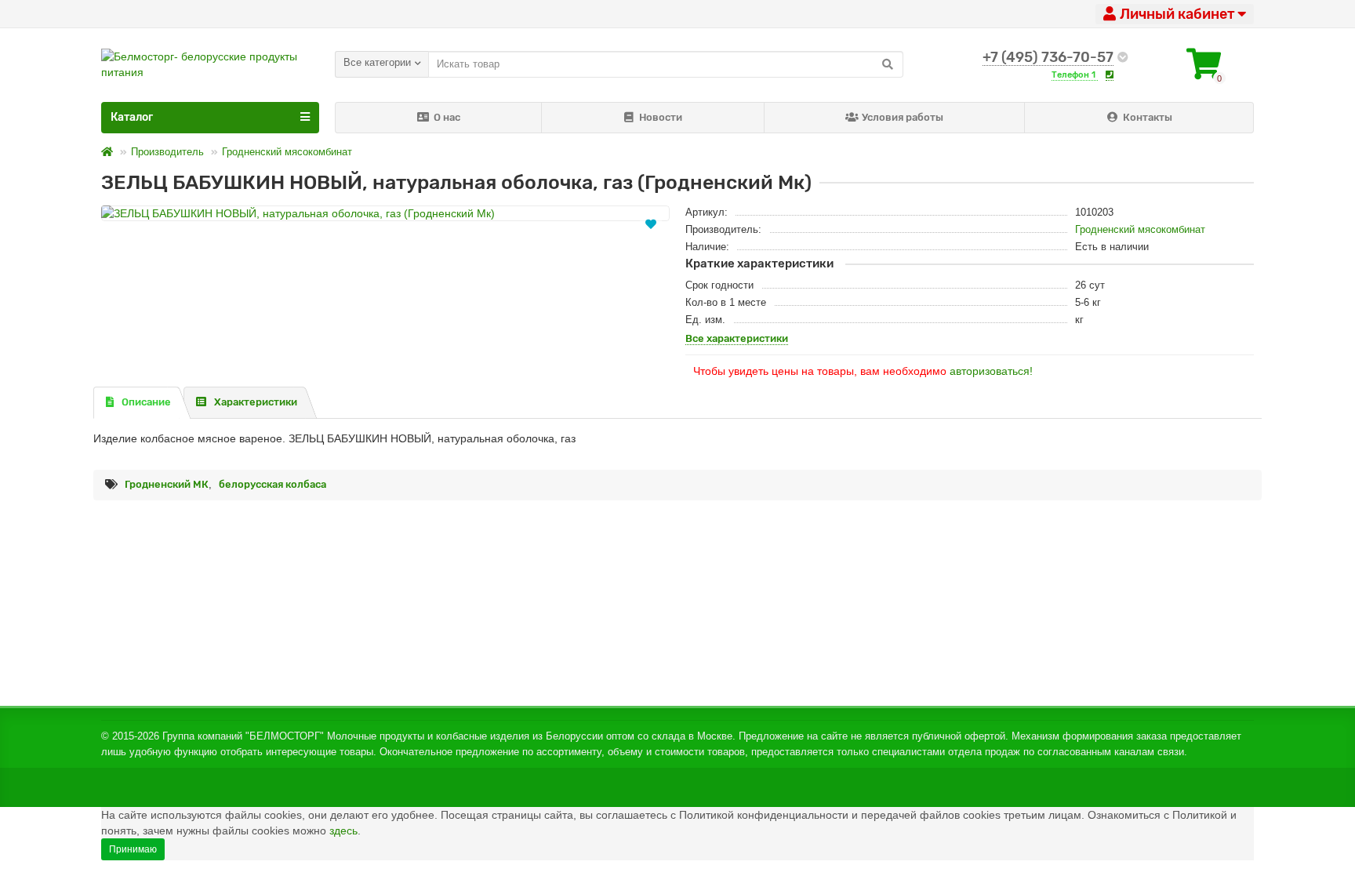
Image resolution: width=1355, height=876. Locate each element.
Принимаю (133, 849)
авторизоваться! (991, 371)
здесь (343, 830)
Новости (660, 117)
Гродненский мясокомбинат (287, 152)
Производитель (167, 152)
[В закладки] (651, 223)
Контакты (1147, 117)
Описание (146, 402)
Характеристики (255, 402)
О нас (447, 117)
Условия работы (902, 117)
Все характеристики (736, 338)
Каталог (132, 117)
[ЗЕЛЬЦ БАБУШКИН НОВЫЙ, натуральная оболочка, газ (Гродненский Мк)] (385, 213)
